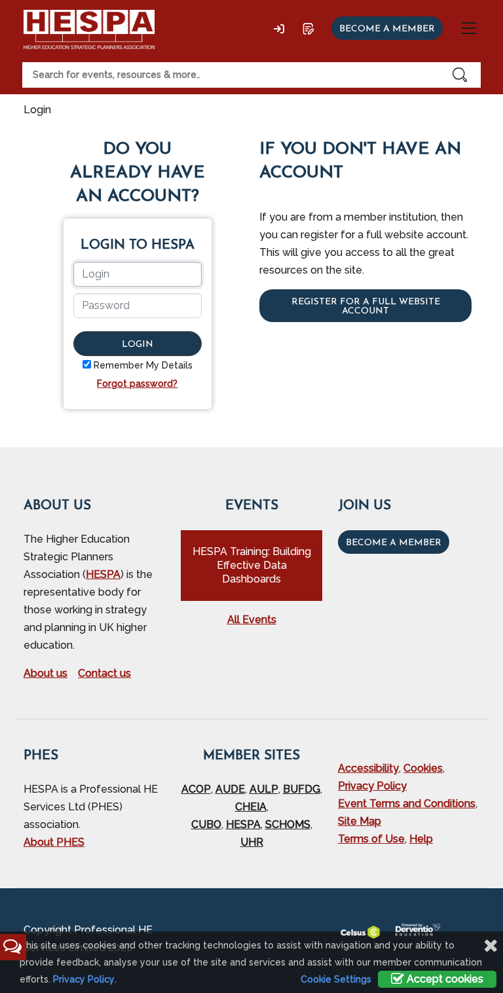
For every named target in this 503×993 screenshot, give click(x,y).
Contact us (104, 673)
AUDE (230, 789)
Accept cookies (443, 979)
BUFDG (301, 789)
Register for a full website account (365, 306)
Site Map (359, 821)
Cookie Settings (336, 979)
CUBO (206, 824)
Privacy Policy (372, 786)
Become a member (387, 29)
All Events (251, 619)
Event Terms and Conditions (406, 803)
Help (421, 839)
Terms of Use (371, 839)
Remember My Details (143, 365)
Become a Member (393, 543)
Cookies (423, 768)
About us (45, 673)
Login (137, 345)
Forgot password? (137, 383)
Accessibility (368, 768)
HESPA (103, 574)
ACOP (196, 789)
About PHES (54, 842)
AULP (264, 789)
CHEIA (251, 807)
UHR (251, 842)
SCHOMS (287, 824)
